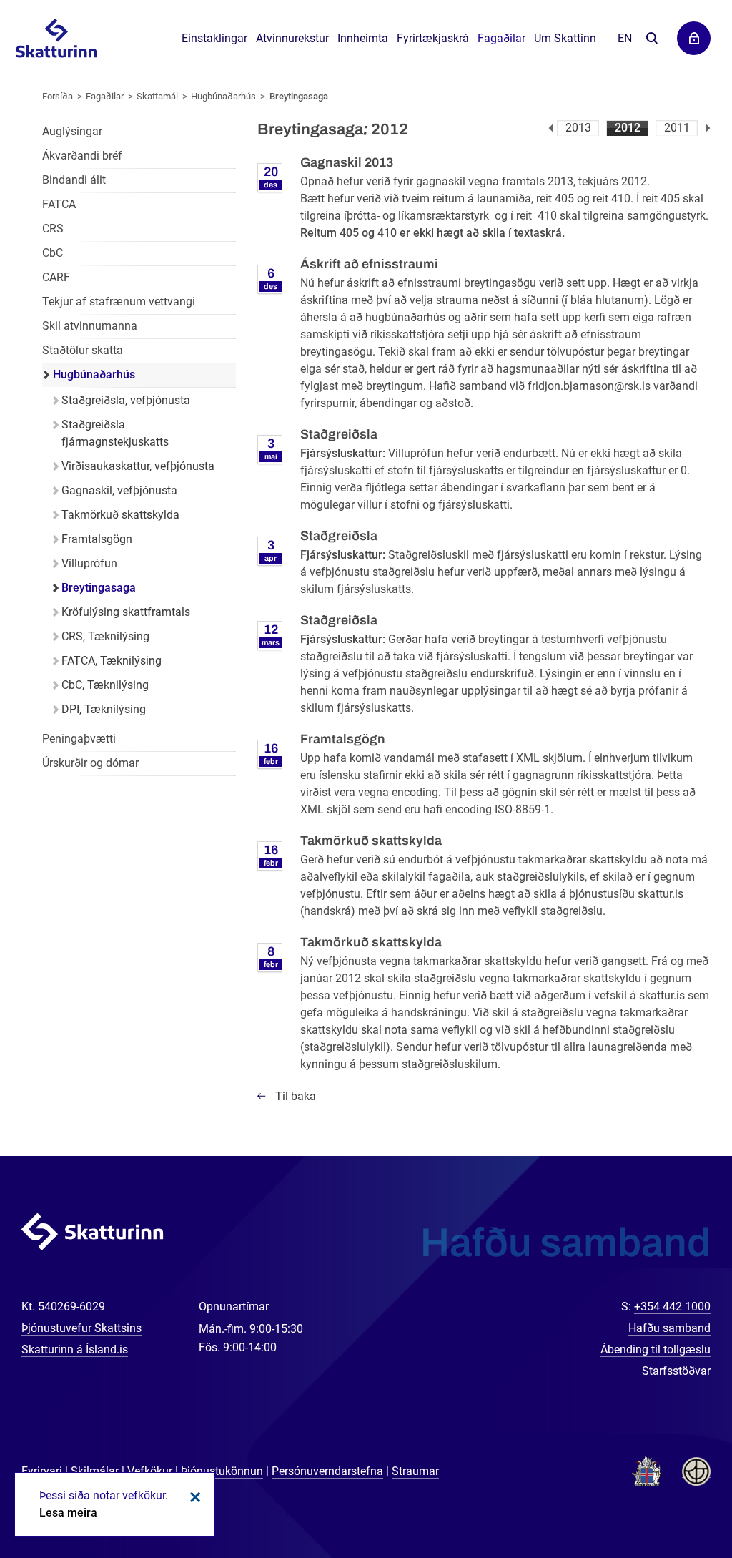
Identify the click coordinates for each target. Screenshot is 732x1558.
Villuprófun (89, 563)
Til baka (295, 1096)
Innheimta (362, 38)
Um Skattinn (565, 38)
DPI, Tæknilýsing (103, 709)
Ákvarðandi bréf (82, 155)
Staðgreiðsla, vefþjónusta (125, 400)
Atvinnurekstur (292, 38)
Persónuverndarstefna (327, 1471)
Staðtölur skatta (82, 350)
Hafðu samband (669, 1328)
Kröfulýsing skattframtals (125, 612)
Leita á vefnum (651, 39)
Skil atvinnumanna (89, 326)
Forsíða (57, 96)
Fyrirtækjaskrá (433, 38)
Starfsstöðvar (676, 1371)
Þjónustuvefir (694, 38)
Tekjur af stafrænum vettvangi (118, 301)
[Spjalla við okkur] (675, 1501)
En (625, 38)
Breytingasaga (298, 96)
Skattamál (157, 96)
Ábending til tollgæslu (655, 1349)
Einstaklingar (214, 38)
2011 (677, 127)
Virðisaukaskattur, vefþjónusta (137, 466)
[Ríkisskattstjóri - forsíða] (56, 39)
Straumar (415, 1471)
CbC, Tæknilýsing (105, 685)
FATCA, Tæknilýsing (111, 660)
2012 (627, 127)
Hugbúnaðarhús (223, 96)
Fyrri (550, 128)
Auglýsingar (72, 131)
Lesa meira (68, 1512)
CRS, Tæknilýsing (105, 636)
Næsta (708, 128)
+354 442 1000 (672, 1306)
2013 (578, 127)
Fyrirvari (41, 1471)
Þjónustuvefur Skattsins (81, 1328)
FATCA (59, 204)
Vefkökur (149, 1471)
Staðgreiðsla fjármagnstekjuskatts (115, 433)
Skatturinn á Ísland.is (74, 1349)
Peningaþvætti (79, 738)
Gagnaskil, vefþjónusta (119, 490)
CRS (53, 228)
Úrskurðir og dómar (90, 763)
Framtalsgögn (96, 539)
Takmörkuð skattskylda (120, 514)
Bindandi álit (74, 180)
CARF (56, 277)
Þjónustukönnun (222, 1471)
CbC (52, 253)
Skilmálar (95, 1471)
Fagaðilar (105, 96)
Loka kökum (193, 1497)
